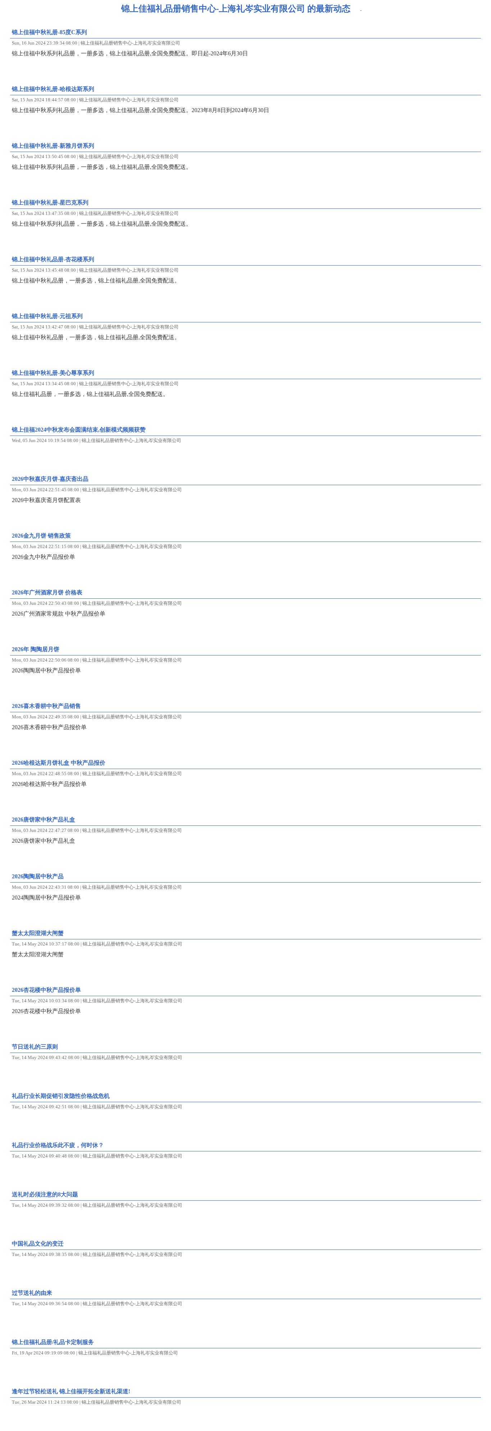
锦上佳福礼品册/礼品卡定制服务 (53, 1342)
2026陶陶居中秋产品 (38, 876)
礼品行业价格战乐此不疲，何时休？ (58, 1145)
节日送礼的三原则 (35, 1047)
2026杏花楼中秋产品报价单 (46, 990)
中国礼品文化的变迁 (38, 1244)
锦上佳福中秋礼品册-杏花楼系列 (53, 259)
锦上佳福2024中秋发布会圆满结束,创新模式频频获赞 (79, 430)
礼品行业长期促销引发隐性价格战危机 (61, 1096)
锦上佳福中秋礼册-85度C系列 (49, 32)
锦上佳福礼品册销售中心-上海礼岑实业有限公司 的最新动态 (235, 8)
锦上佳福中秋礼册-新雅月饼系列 (53, 146)
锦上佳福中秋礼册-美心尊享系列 (53, 373)
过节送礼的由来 (32, 1293)
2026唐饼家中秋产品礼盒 (43, 819)
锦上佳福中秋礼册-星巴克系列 (50, 202)
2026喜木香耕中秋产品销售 (46, 706)
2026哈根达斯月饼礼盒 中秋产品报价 (58, 763)
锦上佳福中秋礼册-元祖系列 (47, 316)
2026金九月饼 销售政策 (41, 536)
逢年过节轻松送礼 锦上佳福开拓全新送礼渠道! (71, 1391)
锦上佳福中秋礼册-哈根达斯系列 (53, 89)
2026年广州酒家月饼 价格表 (47, 592)
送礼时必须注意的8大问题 (45, 1194)
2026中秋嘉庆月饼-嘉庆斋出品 (50, 479)
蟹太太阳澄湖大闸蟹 (38, 933)
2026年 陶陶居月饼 (35, 649)
